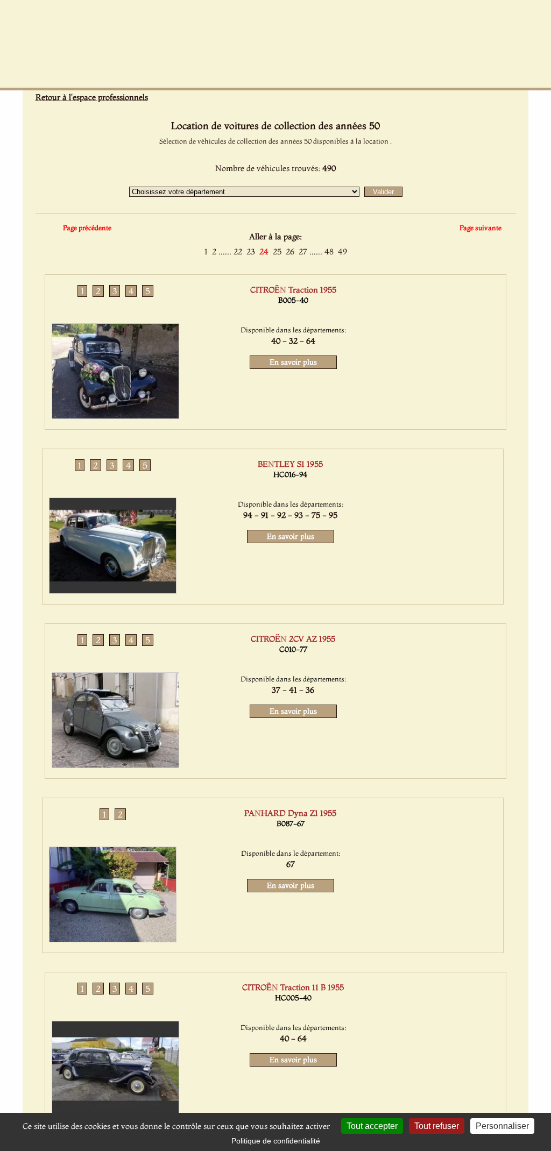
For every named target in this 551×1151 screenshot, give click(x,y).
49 (342, 251)
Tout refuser (436, 1126)
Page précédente (87, 227)
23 (250, 251)
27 (302, 251)
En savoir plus (293, 362)
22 (237, 251)
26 (290, 251)
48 (329, 251)
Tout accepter (372, 1126)
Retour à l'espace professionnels (92, 97)
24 (264, 251)
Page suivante (480, 227)
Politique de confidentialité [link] (275, 1140)
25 (277, 251)
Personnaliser (502, 1126)
